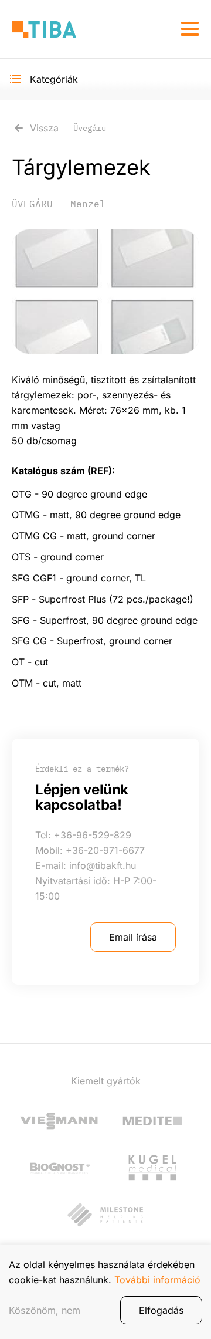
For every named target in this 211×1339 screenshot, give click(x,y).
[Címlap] (44, 29)
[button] (105, 291)
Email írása (133, 937)
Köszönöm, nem (44, 1310)
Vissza (68, 128)
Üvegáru (32, 203)
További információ (157, 1280)
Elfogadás (161, 1310)
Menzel (88, 203)
